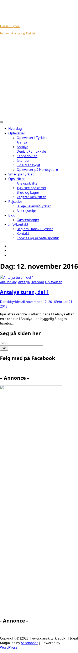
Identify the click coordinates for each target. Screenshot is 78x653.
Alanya (22, 142)
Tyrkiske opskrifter (31, 188)
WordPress (8, 647)
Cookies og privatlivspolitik (38, 238)
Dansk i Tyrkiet (10, 26)
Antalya (22, 147)
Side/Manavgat (28, 165)
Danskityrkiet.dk (13, 301)
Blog (11, 215)
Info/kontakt (18, 224)
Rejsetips (15, 201)
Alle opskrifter (28, 183)
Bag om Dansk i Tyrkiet (35, 229)
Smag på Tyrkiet (21, 174)
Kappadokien (27, 156)
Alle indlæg (8, 282)
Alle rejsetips (27, 210)
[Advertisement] (39, 77)
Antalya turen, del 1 (24, 291)
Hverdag (15, 128)
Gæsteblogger (28, 220)
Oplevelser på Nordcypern (37, 169)
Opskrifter (16, 178)
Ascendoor (29, 643)
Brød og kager (28, 192)
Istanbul (23, 160)
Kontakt (23, 233)
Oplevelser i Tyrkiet (32, 137)
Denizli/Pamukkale (31, 151)
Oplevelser (16, 133)
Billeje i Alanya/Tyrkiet (34, 206)
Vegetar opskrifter (31, 197)
